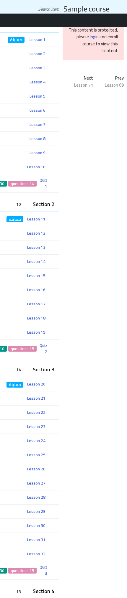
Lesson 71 (83, 85)
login (94, 37)
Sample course (86, 9)
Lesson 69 (114, 85)
